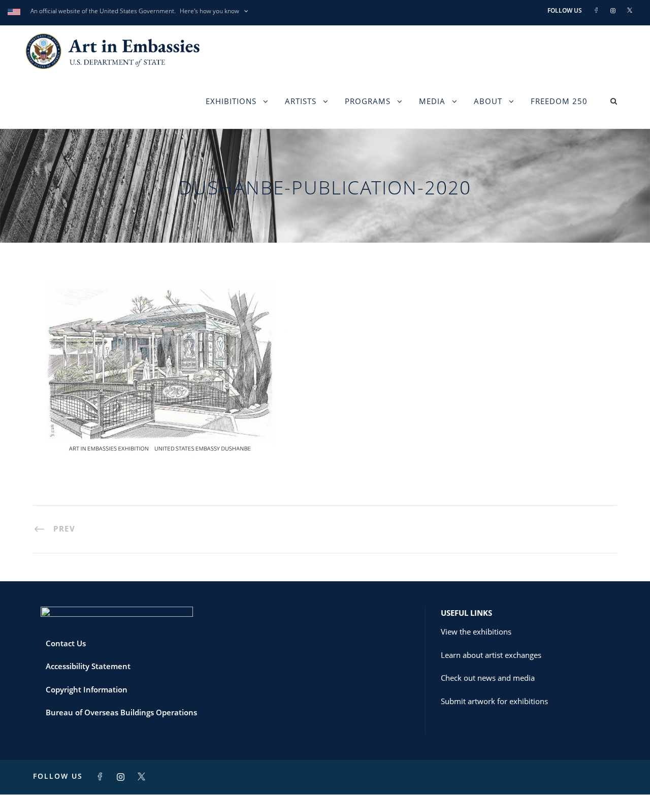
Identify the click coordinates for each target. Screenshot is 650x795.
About (488, 101)
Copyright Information (86, 689)
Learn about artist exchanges (491, 655)
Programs (368, 101)
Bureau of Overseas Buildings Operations (121, 712)
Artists (300, 101)
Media (432, 101)
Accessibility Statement (88, 666)
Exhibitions (231, 101)
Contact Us (66, 643)
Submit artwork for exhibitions (494, 701)
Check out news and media (488, 678)
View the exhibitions (476, 631)
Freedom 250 (559, 101)
